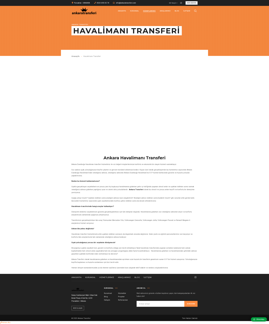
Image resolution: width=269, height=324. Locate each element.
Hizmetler (122, 293)
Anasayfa (75, 56)
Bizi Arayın (191, 3)
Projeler (121, 297)
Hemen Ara (6, 322)
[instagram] (181, 3)
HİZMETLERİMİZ (106, 277)
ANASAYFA (76, 277)
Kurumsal (108, 293)
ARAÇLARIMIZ (124, 277)
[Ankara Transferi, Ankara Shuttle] (84, 11)
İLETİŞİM (148, 277)
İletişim (107, 300)
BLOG (137, 277)
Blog (106, 297)
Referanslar (123, 300)
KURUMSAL (90, 277)
